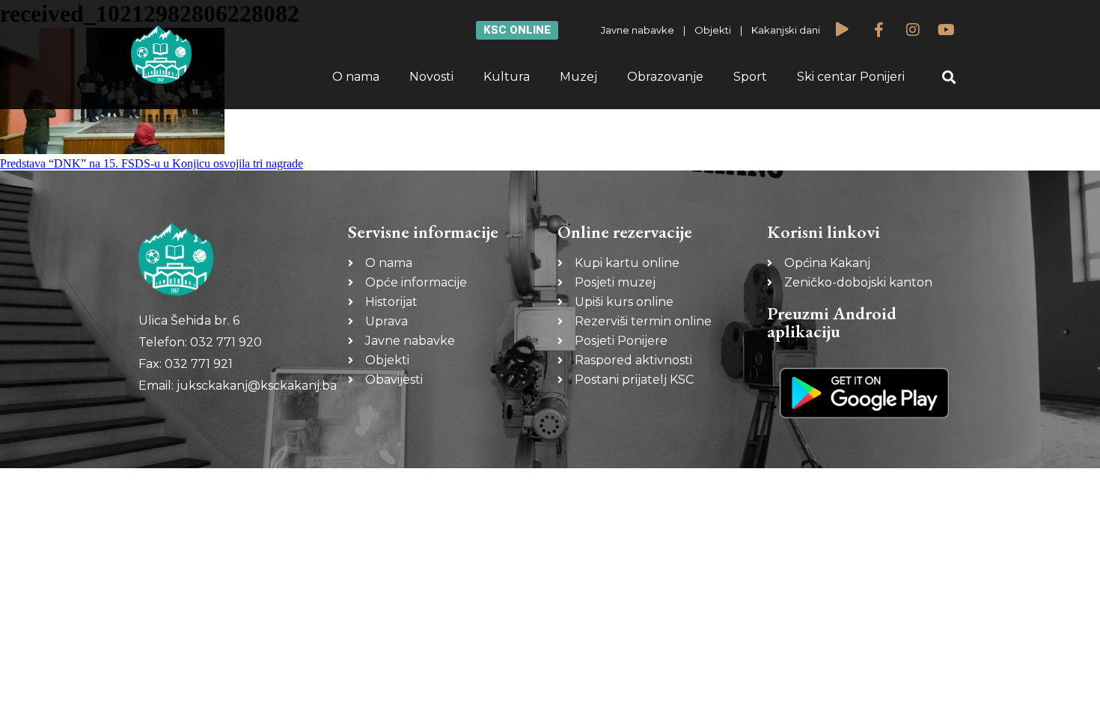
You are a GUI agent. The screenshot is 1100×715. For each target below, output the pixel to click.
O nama (355, 77)
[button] (949, 77)
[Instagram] (913, 30)
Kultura (506, 77)
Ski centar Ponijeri (851, 77)
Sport (750, 77)
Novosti (431, 77)
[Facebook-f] (879, 30)
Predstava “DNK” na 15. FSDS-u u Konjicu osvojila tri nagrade (151, 163)
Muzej (578, 77)
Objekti (712, 30)
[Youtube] (947, 30)
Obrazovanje (665, 77)
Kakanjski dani (785, 30)
